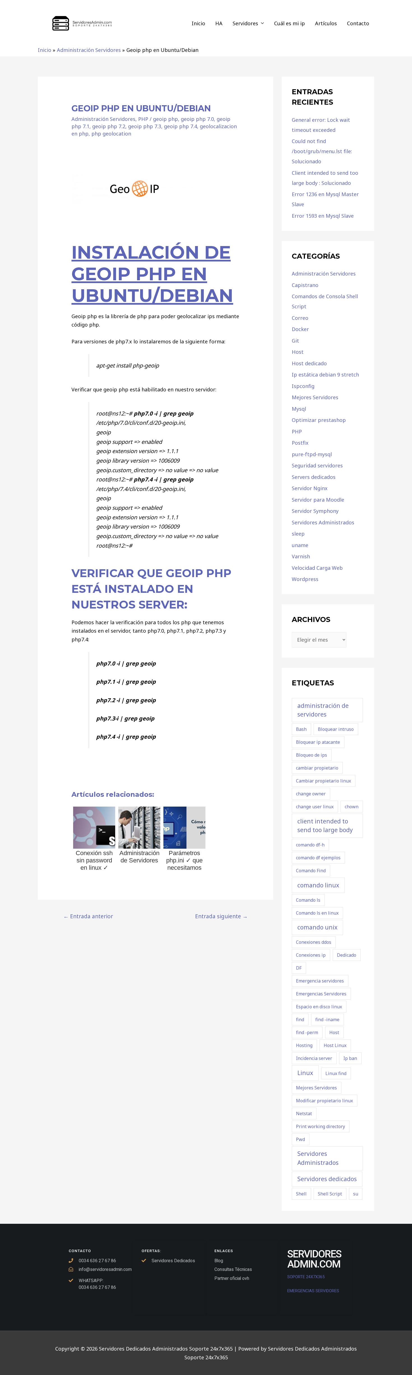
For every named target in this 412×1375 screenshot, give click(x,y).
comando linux (318, 885)
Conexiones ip (311, 955)
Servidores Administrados (323, 522)
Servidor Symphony (315, 511)
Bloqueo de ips (311, 755)
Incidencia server (314, 1058)
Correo (300, 318)
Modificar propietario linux (324, 1101)
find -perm (307, 1032)
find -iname (327, 1019)
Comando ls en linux (317, 913)
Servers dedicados (313, 477)
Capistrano (305, 285)
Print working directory (320, 1126)
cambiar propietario (317, 768)
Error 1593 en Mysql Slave (323, 215)
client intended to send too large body (325, 825)
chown (351, 807)
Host (298, 351)
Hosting (304, 1045)
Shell (301, 1194)
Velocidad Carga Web (317, 567)
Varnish (301, 556)
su (355, 1194)
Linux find (335, 1073)
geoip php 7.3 (144, 126)
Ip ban (350, 1058)
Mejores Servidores (315, 397)
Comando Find (311, 870)
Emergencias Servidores (321, 994)
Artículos (326, 23)
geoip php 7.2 (108, 126)
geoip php (165, 119)
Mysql (299, 408)
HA (219, 23)
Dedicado (346, 955)
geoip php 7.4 (180, 126)
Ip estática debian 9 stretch (325, 374)
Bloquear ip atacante (318, 742)
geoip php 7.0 (197, 119)
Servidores (245, 23)
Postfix (300, 442)
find (300, 1019)
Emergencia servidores (320, 981)
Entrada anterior (88, 916)
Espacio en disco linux (319, 1007)
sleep (298, 533)
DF (299, 968)
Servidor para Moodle (318, 499)
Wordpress (305, 579)
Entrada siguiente (221, 916)
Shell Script (330, 1194)
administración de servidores (323, 710)
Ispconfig (303, 386)
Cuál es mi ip (289, 23)
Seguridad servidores (317, 465)
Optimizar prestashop (319, 420)
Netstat (304, 1113)
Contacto (358, 23)
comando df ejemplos (318, 858)
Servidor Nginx (310, 488)
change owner (311, 794)
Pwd (300, 1139)
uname (300, 545)
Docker (300, 329)
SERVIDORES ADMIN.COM (314, 1259)
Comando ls (308, 900)
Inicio (198, 23)
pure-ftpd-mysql (312, 454)
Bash (301, 729)
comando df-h (310, 845)
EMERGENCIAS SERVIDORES (313, 1290)
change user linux (315, 807)
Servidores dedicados (327, 1179)
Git (295, 340)
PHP (143, 119)
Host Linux (335, 1045)
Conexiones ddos (313, 942)
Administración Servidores (103, 119)
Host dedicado (309, 363)
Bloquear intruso (336, 729)
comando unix (317, 927)
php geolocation (111, 133)
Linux (305, 1073)
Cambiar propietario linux (323, 781)
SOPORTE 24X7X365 (306, 1276)
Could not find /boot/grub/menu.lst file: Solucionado (322, 151)
